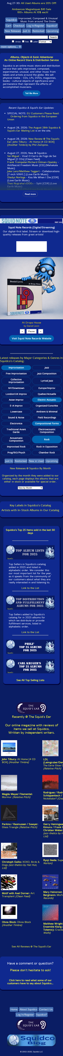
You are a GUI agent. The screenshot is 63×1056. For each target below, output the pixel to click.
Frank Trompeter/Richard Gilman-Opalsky (32, 162)
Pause (31, 331)
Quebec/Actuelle (47, 394)
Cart (8, 25)
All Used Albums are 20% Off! (38, 3)
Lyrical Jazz (47, 380)
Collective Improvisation (16, 381)
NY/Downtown (16, 388)
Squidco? (52, 25)
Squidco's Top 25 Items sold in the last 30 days (30, 531)
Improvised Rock (16, 446)
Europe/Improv (46, 388)
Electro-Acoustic (47, 399)
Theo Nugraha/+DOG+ (20, 183)
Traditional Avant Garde (16, 431)
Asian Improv (16, 399)
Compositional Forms (47, 423)
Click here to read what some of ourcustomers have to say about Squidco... (30, 982)
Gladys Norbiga (16, 177)
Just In (26, 30)
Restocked (38, 30)
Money (11, 189)
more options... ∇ (11, 46)
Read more (30, 194)
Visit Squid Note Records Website (31, 338)
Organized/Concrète (47, 405)
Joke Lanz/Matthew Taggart (23, 171)
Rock (47, 439)
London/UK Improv (16, 394)
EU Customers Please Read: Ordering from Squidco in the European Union (33, 116)
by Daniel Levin (31, 326)
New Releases (13, 30)
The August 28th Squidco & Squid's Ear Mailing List (33, 129)
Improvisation (16, 367)
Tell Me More (31, 93)
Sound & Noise (16, 417)
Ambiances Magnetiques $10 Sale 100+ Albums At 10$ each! (31, 11)
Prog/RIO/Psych (16, 452)
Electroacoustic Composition (46, 431)
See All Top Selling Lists (30, 680)
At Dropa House (31, 322)
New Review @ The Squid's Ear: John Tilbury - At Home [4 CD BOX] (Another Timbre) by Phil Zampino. (33, 141)
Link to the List (30, 588)
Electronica (16, 423)
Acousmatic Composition (16, 439)
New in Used (36, 460)
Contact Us (45, 1009)
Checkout (18, 25)
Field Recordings (47, 417)
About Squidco (28, 1009)
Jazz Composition (46, 373)
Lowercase (16, 411)
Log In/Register (35, 25)
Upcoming (52, 30)
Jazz (47, 367)
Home (13, 1009)
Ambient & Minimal (47, 411)
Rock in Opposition (47, 446)
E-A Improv (16, 405)
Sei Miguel (13, 156)
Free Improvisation (16, 373)
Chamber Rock (47, 452)
